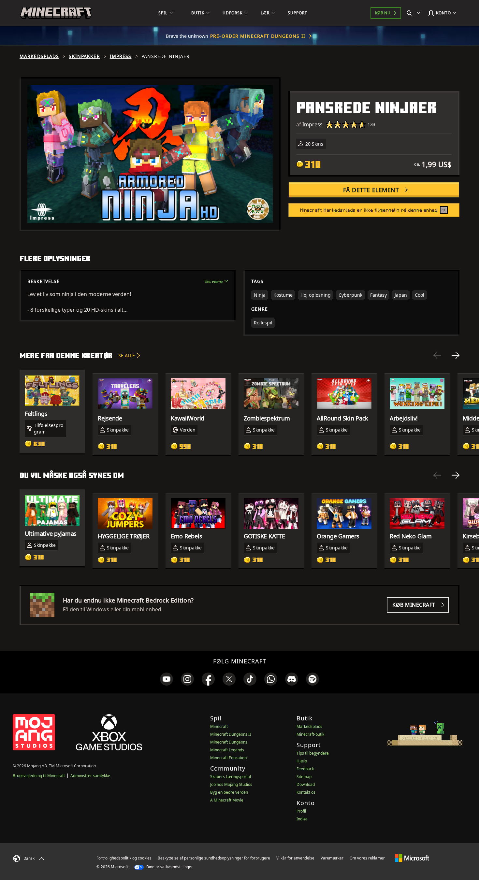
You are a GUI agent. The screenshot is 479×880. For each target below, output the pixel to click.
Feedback (305, 769)
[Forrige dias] (437, 355)
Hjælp (302, 761)
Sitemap (304, 776)
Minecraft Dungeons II (230, 734)
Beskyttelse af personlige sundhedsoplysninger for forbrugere (214, 858)
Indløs (302, 819)
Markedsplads (39, 56)
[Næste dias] (455, 355)
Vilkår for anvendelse (295, 858)
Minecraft (219, 726)
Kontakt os (306, 792)
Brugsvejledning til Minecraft (39, 776)
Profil (301, 811)
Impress (121, 56)
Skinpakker (84, 56)
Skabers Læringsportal (230, 776)
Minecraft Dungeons (228, 742)
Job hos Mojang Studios (231, 784)
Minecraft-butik (310, 734)
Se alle (126, 355)
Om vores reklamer (367, 858)
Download (306, 784)
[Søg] (414, 13)
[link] (166, 679)
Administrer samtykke (90, 776)
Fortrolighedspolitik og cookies (124, 858)
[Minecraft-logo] (56, 13)
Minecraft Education (228, 757)
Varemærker (332, 858)
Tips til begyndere (313, 753)
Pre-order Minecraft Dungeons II (257, 36)
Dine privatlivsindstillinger (169, 866)
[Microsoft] (412, 858)
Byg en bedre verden (229, 792)
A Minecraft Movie (226, 800)
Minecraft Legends (227, 750)
